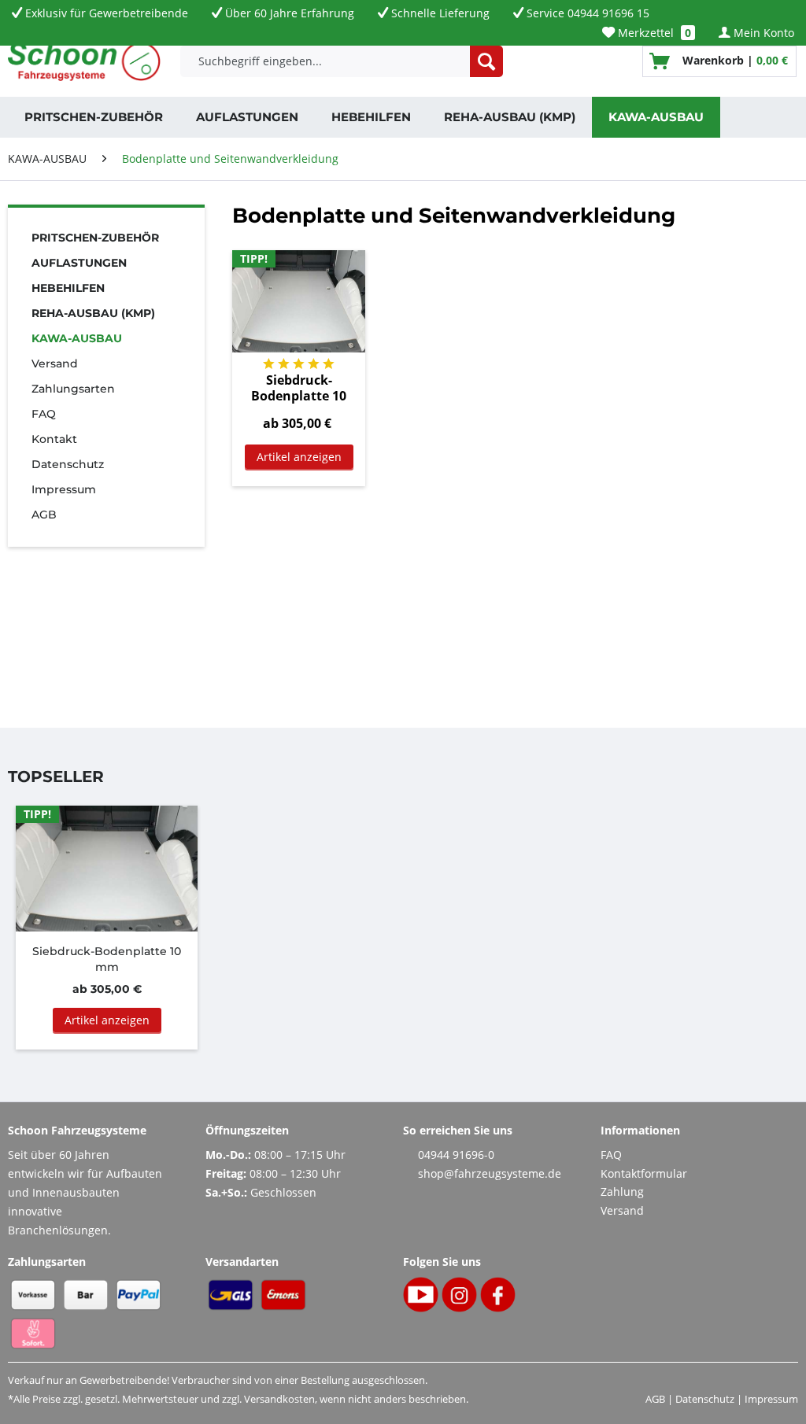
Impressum (63, 489)
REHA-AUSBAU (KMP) (93, 313)
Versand (54, 363)
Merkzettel (653, 32)
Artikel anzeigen (299, 456)
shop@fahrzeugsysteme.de (489, 1173)
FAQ (43, 414)
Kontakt (54, 439)
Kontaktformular (644, 1173)
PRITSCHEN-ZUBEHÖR (95, 238)
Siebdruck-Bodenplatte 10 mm (298, 388)
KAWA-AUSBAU (76, 338)
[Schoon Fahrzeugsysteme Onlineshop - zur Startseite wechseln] (84, 61)
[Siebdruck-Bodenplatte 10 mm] (298, 301)
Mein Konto (762, 32)
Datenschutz (67, 464)
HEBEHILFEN (68, 288)
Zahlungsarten (73, 389)
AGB (44, 514)
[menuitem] (648, 32)
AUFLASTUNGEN (79, 263)
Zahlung (622, 1191)
